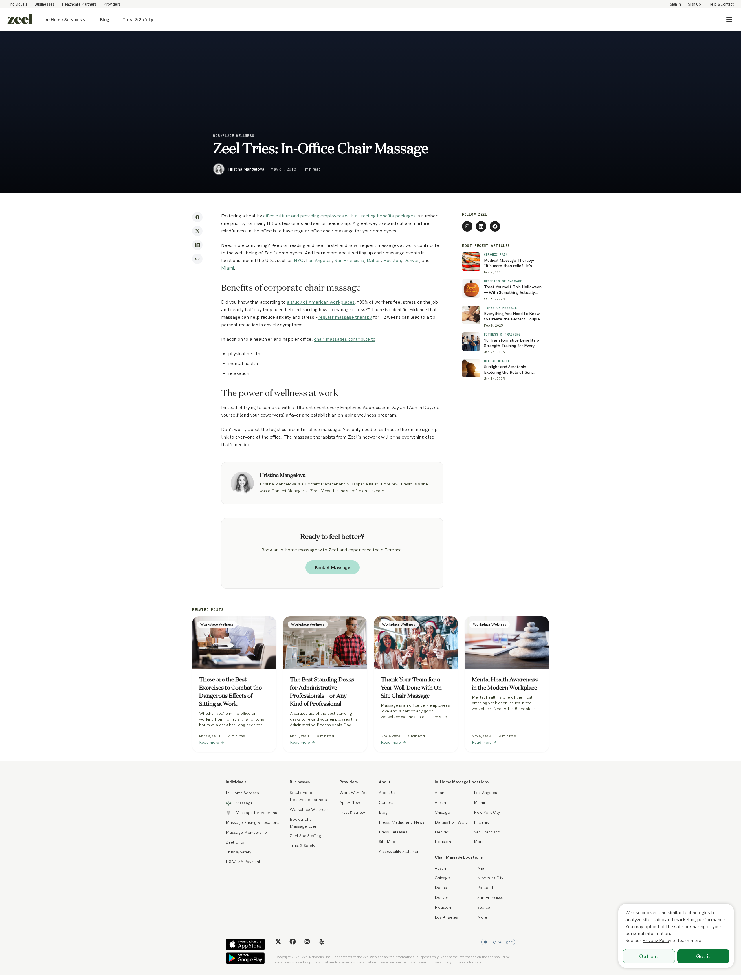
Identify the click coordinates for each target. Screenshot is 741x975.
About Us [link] (387, 792)
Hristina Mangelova (246, 169)
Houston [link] (443, 841)
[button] (729, 19)
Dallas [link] (441, 887)
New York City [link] (487, 812)
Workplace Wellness (233, 135)
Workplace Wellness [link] (309, 809)
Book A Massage (332, 567)
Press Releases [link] (393, 832)
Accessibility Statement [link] (400, 851)
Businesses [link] (44, 4)
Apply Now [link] (350, 802)
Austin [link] (440, 802)
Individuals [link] (18, 4)
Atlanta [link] (441, 792)
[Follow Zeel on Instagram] (467, 226)
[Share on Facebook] (197, 217)
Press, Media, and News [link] (401, 822)
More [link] (479, 841)
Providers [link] (112, 4)
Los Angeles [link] (485, 792)
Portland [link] (485, 887)
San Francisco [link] (487, 832)
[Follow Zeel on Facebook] (495, 226)
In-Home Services (63, 19)
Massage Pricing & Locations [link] (252, 822)
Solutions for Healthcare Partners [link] (308, 796)
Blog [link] (104, 19)
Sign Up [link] (694, 4)
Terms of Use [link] (412, 962)
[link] (20, 19)
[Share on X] (197, 231)
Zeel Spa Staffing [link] (305, 835)
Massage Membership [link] (246, 832)
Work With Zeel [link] (354, 792)
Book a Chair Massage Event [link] (304, 823)
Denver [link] (441, 832)
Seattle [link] (483, 907)
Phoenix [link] (481, 822)
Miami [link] (479, 802)
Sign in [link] (675, 4)
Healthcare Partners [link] (79, 4)
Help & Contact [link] (721, 4)
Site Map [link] (387, 841)
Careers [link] (386, 802)
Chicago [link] (442, 812)
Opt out (649, 956)
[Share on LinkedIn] (197, 245)
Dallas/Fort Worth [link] (452, 822)
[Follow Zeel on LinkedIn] (481, 226)
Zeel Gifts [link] (235, 842)
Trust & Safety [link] (137, 19)
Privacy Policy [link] (441, 962)
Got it (703, 956)
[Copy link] (197, 259)
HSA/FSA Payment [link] (243, 861)
